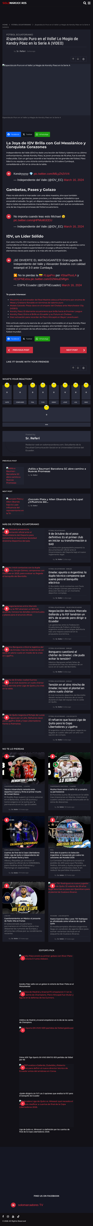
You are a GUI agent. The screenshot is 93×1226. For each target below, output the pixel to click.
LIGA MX (7, 916)
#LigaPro (49, 275)
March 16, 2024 (74, 179)
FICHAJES (53, 916)
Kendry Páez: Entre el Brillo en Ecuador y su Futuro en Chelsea (40, 314)
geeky (54, 402)
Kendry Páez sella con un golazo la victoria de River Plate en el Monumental (46, 985)
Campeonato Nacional (13, 786)
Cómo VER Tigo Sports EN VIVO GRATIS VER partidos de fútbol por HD (46, 1058)
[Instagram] (8, 1216)
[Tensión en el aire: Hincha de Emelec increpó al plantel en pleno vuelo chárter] (23, 689)
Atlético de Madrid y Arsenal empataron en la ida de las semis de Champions (46, 1021)
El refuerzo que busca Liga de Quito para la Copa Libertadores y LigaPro (67, 723)
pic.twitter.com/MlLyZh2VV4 (51, 173)
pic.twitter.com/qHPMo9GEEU (33, 220)
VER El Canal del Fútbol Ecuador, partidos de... (38, 1168)
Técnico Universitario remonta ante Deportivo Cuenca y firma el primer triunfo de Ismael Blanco (22, 792)
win (46, 424)
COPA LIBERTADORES (11, 850)
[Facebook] (3, 1216)
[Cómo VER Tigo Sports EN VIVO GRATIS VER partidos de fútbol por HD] (46, 1041)
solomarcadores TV (30, 1205)
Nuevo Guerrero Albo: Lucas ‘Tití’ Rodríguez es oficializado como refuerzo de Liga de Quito (69, 921)
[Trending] (6, 531)
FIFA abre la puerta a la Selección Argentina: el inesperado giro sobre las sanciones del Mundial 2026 (67, 855)
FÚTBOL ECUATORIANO (19, 34)
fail (32, 402)
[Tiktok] (18, 1216)
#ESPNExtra (22, 279)
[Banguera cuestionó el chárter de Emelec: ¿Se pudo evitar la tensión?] (23, 656)
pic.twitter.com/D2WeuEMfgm (50, 279)
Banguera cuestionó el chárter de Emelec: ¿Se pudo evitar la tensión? (67, 655)
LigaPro (27, 786)
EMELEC (69, 569)
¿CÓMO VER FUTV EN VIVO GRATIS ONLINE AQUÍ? (63, 1169)
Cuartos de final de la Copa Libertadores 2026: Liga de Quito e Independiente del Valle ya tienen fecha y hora (22, 855)
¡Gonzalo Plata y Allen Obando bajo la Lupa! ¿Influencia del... (55, 500)
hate (7, 402)
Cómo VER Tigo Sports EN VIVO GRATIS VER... (14, 1168)
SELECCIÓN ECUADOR (74, 607)
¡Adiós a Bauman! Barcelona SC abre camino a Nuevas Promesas (57, 470)
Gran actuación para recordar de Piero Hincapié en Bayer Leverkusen (44, 317)
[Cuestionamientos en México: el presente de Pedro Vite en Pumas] (23, 898)
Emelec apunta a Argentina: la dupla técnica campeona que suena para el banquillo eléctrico (67, 577)
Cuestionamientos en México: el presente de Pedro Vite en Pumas (22, 919)
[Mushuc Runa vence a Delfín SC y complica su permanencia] (69, 768)
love (65, 402)
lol (75, 402)
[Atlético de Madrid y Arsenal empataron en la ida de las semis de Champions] (46, 1004)
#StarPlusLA (69, 275)
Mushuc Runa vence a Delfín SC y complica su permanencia (68, 790)
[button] (84, 3)
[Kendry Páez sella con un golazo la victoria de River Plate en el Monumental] (46, 968)
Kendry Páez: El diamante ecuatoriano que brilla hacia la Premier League (46, 311)
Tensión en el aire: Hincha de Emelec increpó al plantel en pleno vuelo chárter (67, 688)
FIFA (51, 850)
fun (42, 402)
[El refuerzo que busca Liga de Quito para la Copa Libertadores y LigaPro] (23, 724)
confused (20, 402)
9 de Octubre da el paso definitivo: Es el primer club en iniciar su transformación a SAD (67, 539)
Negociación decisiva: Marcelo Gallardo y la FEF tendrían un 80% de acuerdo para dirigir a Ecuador (67, 616)
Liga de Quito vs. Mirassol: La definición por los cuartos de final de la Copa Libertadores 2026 (44, 1130)
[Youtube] (13, 1216)
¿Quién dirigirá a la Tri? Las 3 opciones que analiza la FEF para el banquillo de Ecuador (46, 1094)
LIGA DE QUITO (71, 716)
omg (86, 402)
